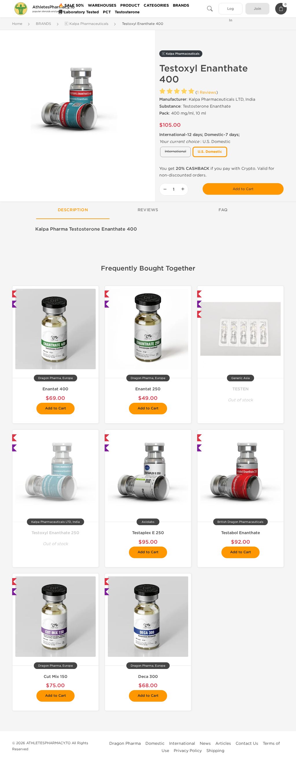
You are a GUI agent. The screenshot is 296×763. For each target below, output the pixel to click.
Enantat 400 (55, 389)
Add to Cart (243, 189)
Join (257, 9)
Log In (230, 10)
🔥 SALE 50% (71, 5)
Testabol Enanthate (240, 532)
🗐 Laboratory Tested (79, 12)
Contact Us (247, 743)
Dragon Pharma (125, 743)
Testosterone (127, 12)
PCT (107, 12)
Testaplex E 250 (148, 532)
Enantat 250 (147, 389)
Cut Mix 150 (55, 676)
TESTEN (240, 389)
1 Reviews (206, 92)
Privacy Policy (188, 750)
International (182, 743)
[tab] (73, 210)
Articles (223, 743)
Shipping (215, 750)
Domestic (154, 743)
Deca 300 (148, 676)
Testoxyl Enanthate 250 (55, 532)
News (205, 743)
